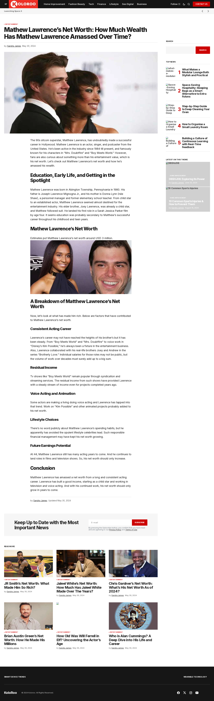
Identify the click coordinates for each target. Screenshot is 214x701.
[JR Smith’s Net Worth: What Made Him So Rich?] (28, 563)
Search (169, 41)
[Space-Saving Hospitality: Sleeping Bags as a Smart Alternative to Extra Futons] (171, 89)
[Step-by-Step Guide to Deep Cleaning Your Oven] (171, 109)
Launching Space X (13, 11)
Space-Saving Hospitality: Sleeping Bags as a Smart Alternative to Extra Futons (195, 91)
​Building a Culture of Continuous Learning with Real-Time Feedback (195, 142)
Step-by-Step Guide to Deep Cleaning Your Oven (196, 109)
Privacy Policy (115, 530)
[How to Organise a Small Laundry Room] (171, 125)
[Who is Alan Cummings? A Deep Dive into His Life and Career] (133, 616)
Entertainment (11, 24)
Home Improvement (178, 175)
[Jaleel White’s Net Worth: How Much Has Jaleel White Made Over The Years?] (80, 563)
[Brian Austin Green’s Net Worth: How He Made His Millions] (28, 616)
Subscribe (140, 522)
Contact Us (201, 4)
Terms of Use (131, 530)
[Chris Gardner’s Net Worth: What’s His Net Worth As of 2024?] (133, 563)
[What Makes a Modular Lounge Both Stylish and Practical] (171, 72)
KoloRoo (10, 693)
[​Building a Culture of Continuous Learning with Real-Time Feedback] (171, 142)
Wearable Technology (195, 677)
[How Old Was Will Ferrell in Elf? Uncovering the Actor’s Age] (80, 616)
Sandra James (177, 183)
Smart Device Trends (15, 677)
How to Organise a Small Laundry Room (195, 126)
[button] (6, 4)
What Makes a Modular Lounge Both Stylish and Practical (195, 72)
